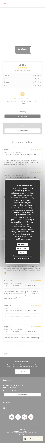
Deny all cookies (22, 248)
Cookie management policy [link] (23, 258)
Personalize (22, 252)
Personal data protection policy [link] (23, 256)
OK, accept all (22, 245)
